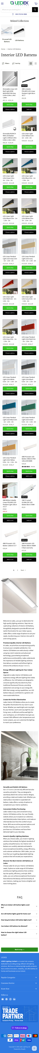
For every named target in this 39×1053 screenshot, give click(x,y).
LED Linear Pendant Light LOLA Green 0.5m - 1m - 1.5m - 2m (29, 419)
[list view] (35, 63)
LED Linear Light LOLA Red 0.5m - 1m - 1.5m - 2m (10, 299)
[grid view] (30, 63)
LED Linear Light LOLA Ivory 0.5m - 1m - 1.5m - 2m (29, 299)
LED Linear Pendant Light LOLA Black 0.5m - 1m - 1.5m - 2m (29, 379)
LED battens (10, 789)
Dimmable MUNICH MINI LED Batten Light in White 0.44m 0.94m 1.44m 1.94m (9, 137)
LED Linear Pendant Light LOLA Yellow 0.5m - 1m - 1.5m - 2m (10, 460)
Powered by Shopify (19, 1049)
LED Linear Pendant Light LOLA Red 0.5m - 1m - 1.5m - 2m (29, 339)
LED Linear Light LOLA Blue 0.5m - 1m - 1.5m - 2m (28, 178)
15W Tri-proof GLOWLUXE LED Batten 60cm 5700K (28, 502)
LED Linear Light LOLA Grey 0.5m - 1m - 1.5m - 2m (9, 339)
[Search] (35, 9)
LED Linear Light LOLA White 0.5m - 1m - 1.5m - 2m (28, 218)
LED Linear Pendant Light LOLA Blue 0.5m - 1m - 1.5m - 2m (10, 419)
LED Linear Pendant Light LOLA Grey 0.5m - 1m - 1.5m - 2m (10, 258)
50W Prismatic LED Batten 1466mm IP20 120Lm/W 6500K (28, 459)
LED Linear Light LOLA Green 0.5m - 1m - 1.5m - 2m (9, 178)
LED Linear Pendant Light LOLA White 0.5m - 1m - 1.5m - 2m (10, 379)
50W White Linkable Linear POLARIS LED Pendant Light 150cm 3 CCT (10, 503)
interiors (26, 666)
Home (3, 49)
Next (22, 570)
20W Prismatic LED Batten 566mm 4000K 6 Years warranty (29, 545)
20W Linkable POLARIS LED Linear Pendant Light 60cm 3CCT (28, 92)
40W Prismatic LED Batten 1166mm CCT (9, 544)
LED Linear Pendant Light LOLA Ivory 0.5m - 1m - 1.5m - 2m (29, 258)
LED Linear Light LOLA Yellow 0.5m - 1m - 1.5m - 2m (28, 136)
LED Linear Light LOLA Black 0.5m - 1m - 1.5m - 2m (10, 218)
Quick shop (10, 104)
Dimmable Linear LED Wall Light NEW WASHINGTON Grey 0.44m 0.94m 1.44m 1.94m (10, 93)
